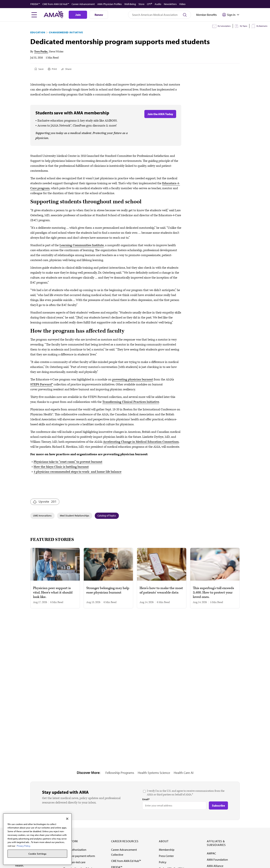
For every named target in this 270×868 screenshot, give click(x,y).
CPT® (149, 4)
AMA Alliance (215, 866)
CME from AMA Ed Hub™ (55, 4)
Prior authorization (74, 849)
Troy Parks (40, 51)
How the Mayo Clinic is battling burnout (61, 467)
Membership (166, 849)
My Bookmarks (261, 26)
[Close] (67, 819)
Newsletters (170, 4)
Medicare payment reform (79, 856)
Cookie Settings (37, 853)
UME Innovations (42, 515)
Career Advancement (83, 4)
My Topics (243, 26)
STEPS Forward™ (41, 384)
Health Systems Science (154, 773)
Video (182, 4)
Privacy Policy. (23, 845)
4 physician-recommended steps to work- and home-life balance (77, 472)
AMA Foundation (217, 859)
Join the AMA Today (160, 114)
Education (37, 32)
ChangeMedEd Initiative (66, 32)
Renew (99, 15)
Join (78, 15)
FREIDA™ (35, 4)
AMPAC (211, 853)
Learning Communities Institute (82, 245)
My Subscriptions (224, 26)
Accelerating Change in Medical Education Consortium (141, 442)
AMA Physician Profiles (109, 4)
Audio (158, 4)
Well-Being (130, 4)
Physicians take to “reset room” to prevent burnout (68, 462)
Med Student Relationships (74, 515)
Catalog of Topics (107, 515)
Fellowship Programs (119, 773)
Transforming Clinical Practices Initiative (130, 402)
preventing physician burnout (132, 379)
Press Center (166, 856)
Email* (146, 799)
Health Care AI (183, 773)
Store (141, 4)
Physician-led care (74, 862)
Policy (162, 862)
